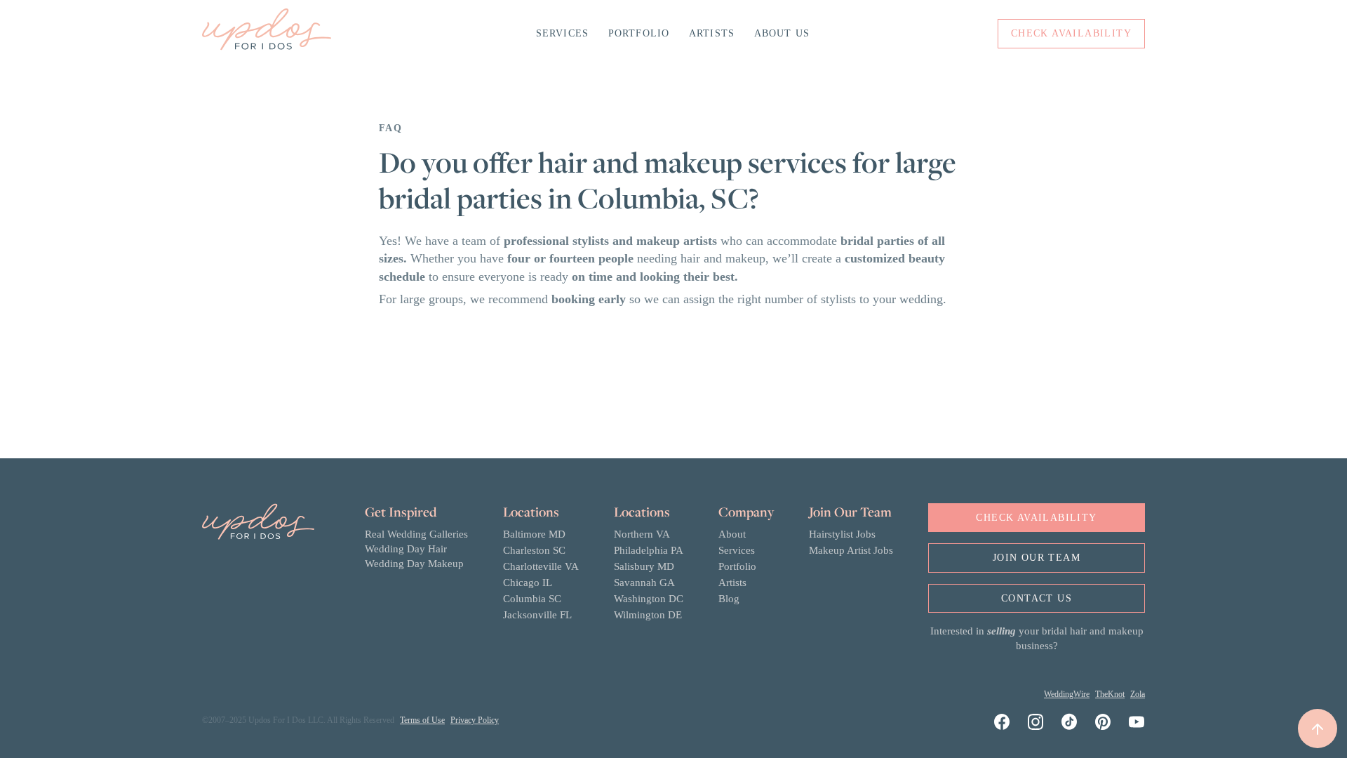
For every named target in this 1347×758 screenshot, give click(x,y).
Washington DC (648, 598)
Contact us (1036, 598)
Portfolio (638, 33)
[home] (266, 33)
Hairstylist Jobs (842, 534)
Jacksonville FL (537, 614)
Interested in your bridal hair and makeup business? (1037, 638)
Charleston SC (534, 550)
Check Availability (1036, 517)
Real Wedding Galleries (416, 534)
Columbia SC (532, 598)
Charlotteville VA (541, 566)
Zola (1137, 694)
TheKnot (1110, 694)
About (732, 534)
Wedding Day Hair (406, 548)
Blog (728, 598)
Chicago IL (527, 582)
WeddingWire (1067, 694)
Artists (712, 33)
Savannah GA (644, 582)
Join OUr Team (1036, 557)
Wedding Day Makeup (414, 563)
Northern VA (642, 534)
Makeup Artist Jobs (851, 550)
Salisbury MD (644, 566)
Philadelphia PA (648, 550)
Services (562, 33)
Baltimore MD (534, 534)
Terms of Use (422, 720)
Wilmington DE (648, 614)
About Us (782, 33)
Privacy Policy (474, 720)
